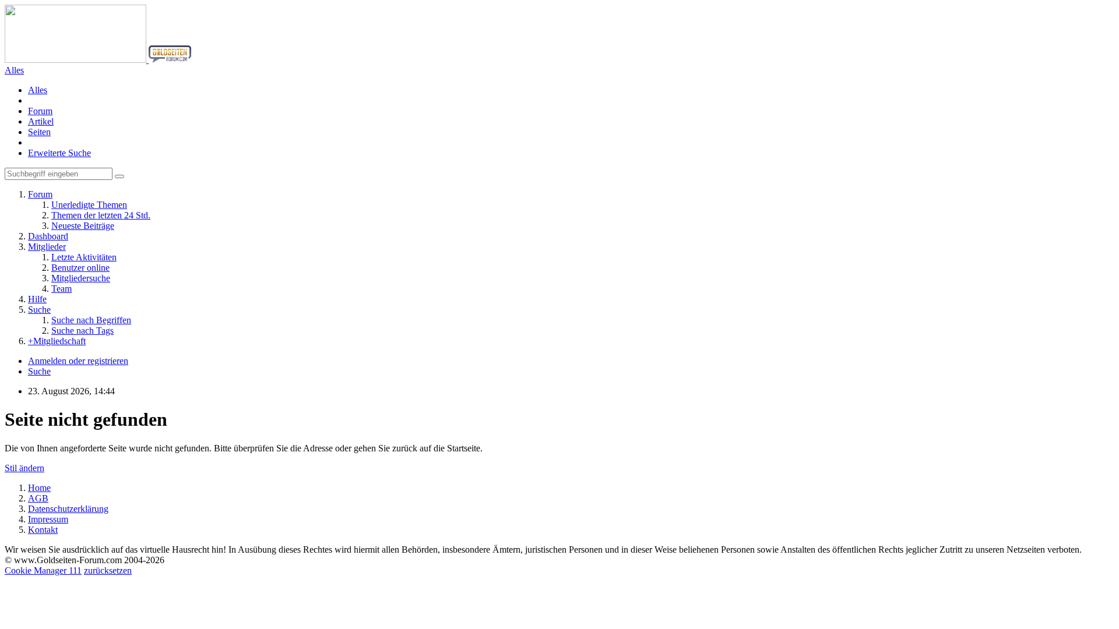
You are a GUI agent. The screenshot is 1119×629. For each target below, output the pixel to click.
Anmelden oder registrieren (78, 361)
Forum (40, 111)
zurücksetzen (108, 570)
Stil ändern (24, 468)
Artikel (41, 121)
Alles (37, 90)
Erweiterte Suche (59, 153)
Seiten (39, 132)
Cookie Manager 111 (43, 570)
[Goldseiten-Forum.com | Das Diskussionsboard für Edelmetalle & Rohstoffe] (98, 60)
